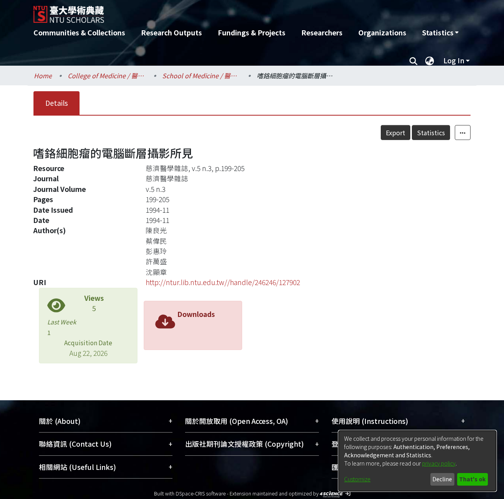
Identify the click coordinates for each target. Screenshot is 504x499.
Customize (357, 479)
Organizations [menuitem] (382, 32)
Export (395, 132)
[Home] (209, 11)
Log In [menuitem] (453, 60)
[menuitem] (440, 32)
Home (43, 75)
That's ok (472, 479)
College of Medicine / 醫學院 (107, 75)
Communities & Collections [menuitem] (79, 32)
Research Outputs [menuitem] (171, 32)
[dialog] (417, 461)
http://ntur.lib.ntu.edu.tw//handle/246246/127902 (223, 282)
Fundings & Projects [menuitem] (251, 32)
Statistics (431, 132)
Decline (442, 479)
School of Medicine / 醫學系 (201, 75)
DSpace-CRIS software (201, 493)
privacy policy (439, 463)
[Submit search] (413, 60)
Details (56, 103)
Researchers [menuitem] (322, 32)
